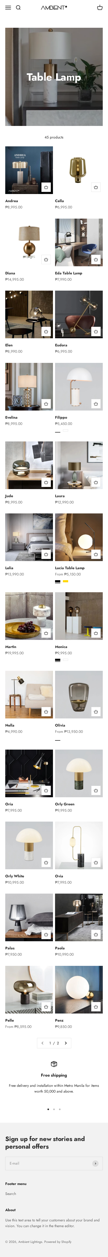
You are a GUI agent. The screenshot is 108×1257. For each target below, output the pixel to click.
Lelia (9, 568)
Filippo (61, 417)
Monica (61, 646)
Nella (9, 725)
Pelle (9, 1020)
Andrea (11, 200)
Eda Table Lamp (68, 273)
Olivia (60, 725)
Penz (59, 1020)
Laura (60, 496)
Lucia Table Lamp (70, 568)
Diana (10, 273)
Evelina (11, 417)
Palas (9, 948)
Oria (9, 804)
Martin (10, 646)
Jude (9, 496)
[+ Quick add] (46, 187)
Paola (60, 948)
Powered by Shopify (57, 1241)
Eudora (61, 345)
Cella (59, 200)
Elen (9, 345)
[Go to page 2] (65, 1043)
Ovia (59, 876)
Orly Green (64, 804)
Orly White (14, 876)
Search (10, 1193)
